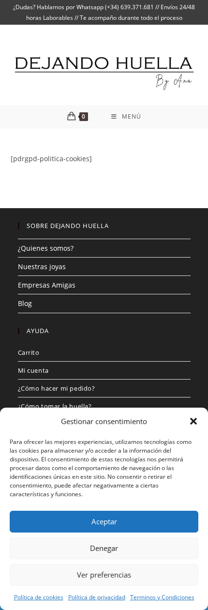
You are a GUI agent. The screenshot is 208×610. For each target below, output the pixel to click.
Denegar (104, 548)
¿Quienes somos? (46, 248)
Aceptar (104, 521)
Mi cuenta (33, 370)
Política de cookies (38, 597)
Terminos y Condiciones (162, 597)
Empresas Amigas (46, 285)
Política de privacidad (96, 597)
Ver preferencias (104, 575)
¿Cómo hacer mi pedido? (56, 388)
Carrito (29, 352)
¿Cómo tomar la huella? (55, 406)
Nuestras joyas (42, 266)
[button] (193, 421)
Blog (25, 303)
